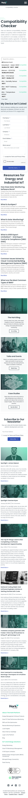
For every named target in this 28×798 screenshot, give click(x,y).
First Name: (6, 118)
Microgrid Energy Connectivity (10, 759)
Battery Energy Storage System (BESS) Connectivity (12, 755)
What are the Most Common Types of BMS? (13, 281)
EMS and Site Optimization (9, 722)
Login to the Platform (8, 735)
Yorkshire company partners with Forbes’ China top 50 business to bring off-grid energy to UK (13, 633)
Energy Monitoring (7, 745)
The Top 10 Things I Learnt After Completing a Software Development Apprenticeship (12, 542)
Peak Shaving (6, 762)
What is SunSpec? (9, 204)
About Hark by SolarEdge (9, 731)
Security (20, 794)
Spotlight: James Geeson (10, 463)
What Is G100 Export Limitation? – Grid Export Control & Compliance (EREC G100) (13, 238)
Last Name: (6, 125)
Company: (6, 131)
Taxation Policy (13, 794)
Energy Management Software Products (13, 716)
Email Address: (7, 138)
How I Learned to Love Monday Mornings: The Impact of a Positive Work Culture (13, 674)
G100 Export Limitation (8, 751)
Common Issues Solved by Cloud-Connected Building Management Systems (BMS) (14, 261)
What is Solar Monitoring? (12, 219)
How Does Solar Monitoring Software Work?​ (13, 188)
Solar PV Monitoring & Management (12, 748)
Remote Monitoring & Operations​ (11, 725)
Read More (4, 199)
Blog (3, 738)
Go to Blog (14, 331)
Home (3, 7)
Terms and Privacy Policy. (18, 156)
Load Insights (6, 728)
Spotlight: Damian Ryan (9, 500)
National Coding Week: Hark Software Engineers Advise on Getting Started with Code (11, 589)
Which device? (7, 145)
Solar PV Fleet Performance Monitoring (13, 719)
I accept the (15, 156)
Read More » (4, 481)
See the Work (14, 407)
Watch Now (14, 368)
